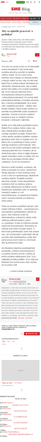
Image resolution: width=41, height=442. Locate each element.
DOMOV (24, 18)
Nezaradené (28, 318)
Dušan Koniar (20, 411)
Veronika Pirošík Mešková (20, 434)
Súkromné (21, 318)
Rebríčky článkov (20, 356)
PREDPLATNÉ (20, 2)
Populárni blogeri (27, 22)
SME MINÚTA (17, 18)
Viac (7, 2)
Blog (26, 9)
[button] (33, 19)
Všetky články (20, 399)
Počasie (9, 18)
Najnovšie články (6, 22)
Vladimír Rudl (20, 417)
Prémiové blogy (16, 22)
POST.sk (35, 22)
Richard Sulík (12, 54)
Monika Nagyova (20, 405)
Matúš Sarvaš (20, 428)
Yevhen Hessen (20, 423)
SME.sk (3, 18)
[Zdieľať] (29, 61)
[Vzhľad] (35, 2)
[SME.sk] (3, 2)
